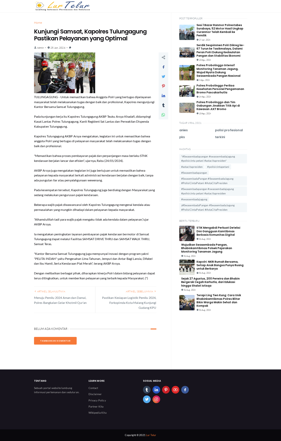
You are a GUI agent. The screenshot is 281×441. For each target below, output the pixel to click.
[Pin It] (163, 86)
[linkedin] (156, 390)
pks (182, 137)
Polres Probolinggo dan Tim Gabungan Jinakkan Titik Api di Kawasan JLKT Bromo (218, 105)
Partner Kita (96, 406)
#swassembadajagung (194, 199)
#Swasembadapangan (194, 172)
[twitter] (147, 399)
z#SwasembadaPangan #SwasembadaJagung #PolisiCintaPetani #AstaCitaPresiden (208, 207)
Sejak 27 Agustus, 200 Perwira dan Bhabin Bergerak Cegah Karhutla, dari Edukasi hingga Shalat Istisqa (210, 282)
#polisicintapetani (218, 166)
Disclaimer (95, 394)
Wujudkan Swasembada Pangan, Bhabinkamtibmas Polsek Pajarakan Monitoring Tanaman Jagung (206, 248)
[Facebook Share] (163, 67)
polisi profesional (229, 130)
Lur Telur (151, 435)
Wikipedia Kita (97, 412)
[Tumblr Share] (163, 105)
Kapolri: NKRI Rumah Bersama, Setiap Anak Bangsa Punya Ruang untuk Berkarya (220, 265)
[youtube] (175, 390)
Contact (93, 388)
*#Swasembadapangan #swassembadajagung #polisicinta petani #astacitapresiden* (208, 158)
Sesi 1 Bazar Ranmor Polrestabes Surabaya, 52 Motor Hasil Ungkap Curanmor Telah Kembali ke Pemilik (220, 30)
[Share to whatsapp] (163, 114)
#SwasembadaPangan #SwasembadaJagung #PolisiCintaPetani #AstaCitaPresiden (207, 180)
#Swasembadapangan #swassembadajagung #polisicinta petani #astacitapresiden (207, 191)
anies (183, 130)
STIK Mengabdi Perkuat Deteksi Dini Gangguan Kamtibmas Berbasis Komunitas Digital (218, 231)
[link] (70, 47)
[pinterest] (166, 390)
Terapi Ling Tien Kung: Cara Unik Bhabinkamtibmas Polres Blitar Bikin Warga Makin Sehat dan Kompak (219, 300)
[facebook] (185, 390)
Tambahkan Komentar (55, 340)
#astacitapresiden (192, 166)
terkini (220, 137)
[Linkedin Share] (163, 95)
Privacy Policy (97, 400)
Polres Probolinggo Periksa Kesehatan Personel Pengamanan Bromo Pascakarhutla (220, 89)
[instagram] (156, 399)
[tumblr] (147, 390)
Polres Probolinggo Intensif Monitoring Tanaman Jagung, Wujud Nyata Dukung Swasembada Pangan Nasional (218, 70)
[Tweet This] (163, 76)
